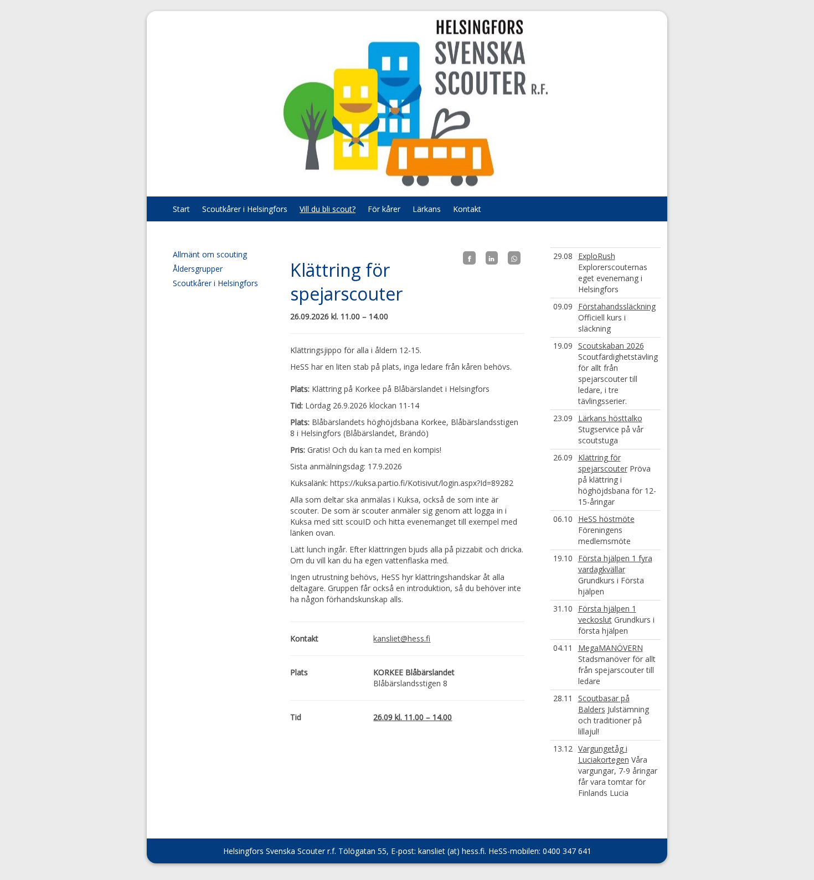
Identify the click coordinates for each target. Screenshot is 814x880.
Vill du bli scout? (328, 209)
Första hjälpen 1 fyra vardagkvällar (615, 563)
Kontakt (467, 209)
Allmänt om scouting (210, 254)
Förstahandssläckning (617, 306)
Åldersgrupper (198, 268)
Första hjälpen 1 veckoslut (607, 614)
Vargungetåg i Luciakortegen (603, 754)
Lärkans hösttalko (610, 418)
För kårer (384, 209)
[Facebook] (469, 258)
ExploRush (596, 256)
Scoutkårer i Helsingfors (244, 209)
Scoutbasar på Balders (604, 704)
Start (181, 209)
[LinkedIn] (492, 258)
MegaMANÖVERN (610, 648)
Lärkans (427, 209)
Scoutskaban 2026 (611, 345)
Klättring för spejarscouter (602, 463)
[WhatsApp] (514, 258)
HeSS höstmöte (606, 519)
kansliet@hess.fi (401, 638)
